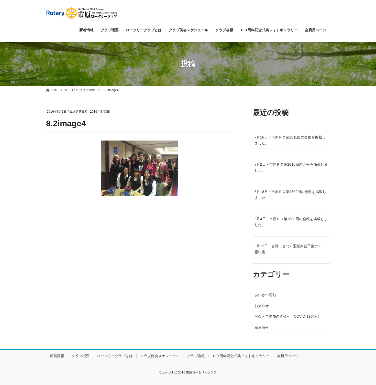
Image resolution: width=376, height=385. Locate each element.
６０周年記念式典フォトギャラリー (241, 356)
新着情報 (262, 327)
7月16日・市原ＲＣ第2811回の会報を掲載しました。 (290, 140)
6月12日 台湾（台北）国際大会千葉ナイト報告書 (290, 249)
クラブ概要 (81, 356)
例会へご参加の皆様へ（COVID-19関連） (288, 316)
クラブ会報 (196, 356)
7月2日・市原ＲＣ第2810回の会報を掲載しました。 (291, 167)
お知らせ (262, 306)
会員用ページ (287, 356)
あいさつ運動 (265, 295)
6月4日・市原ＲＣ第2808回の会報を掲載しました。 (291, 222)
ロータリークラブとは (115, 356)
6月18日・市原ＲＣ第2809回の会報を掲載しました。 (290, 195)
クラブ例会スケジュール (160, 356)
